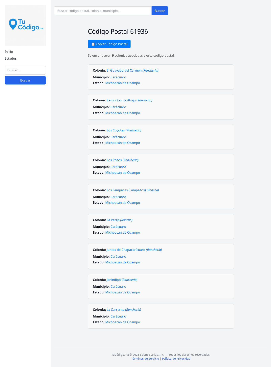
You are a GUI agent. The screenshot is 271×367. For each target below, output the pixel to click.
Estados (11, 58)
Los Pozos (122, 160)
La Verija (120, 220)
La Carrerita (124, 309)
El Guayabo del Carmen (132, 70)
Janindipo (122, 280)
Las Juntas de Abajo (129, 100)
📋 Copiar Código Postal (109, 44)
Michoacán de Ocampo (122, 83)
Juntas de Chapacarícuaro (134, 250)
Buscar (25, 80)
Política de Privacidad (176, 358)
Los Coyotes (124, 130)
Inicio (9, 52)
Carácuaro (118, 77)
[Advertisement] (25, 302)
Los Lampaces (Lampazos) (133, 190)
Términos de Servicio (145, 358)
